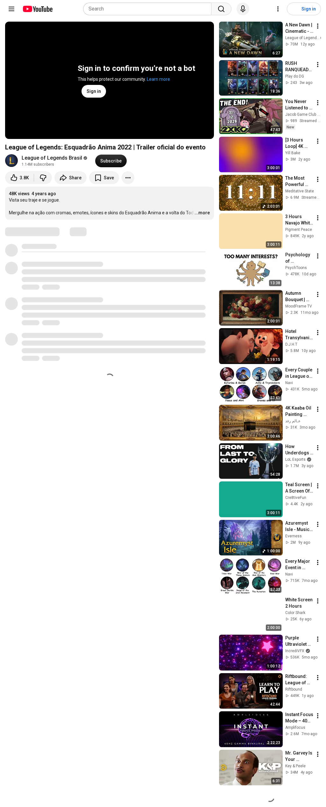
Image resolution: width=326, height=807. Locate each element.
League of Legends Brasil (52, 158)
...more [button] (202, 212)
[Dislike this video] (43, 177)
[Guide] (11, 9)
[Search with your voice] (243, 9)
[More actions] (128, 177)
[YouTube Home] (37, 9)
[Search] (221, 9)
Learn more (158, 79)
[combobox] (149, 9)
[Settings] (278, 9)
